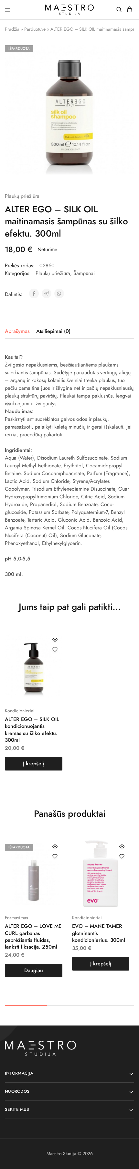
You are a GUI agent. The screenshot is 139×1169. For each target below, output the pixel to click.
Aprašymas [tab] (17, 331)
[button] (33, 763)
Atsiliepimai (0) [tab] (53, 331)
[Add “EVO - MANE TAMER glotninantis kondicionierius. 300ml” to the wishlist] (121, 856)
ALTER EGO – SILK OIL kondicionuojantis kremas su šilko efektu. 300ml (32, 730)
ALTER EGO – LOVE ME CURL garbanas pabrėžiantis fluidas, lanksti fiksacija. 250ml (33, 936)
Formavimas (16, 917)
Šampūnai (84, 273)
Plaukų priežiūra (22, 196)
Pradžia (12, 29)
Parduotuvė (35, 29)
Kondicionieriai (20, 710)
